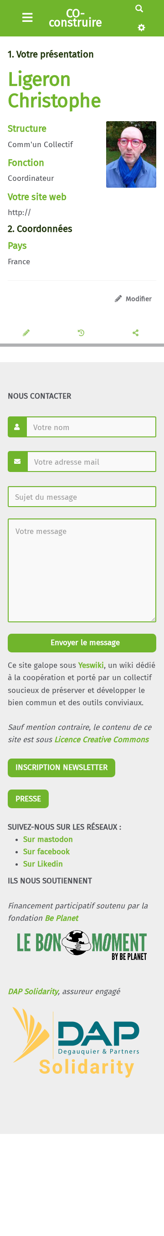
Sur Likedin (43, 864)
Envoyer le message (84, 642)
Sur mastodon (48, 839)
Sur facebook (46, 851)
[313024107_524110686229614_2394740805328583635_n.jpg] (126, 159)
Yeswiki (91, 665)
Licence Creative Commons (101, 739)
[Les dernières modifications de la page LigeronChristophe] (82, 333)
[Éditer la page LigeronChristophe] (27, 333)
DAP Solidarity (33, 991)
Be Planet (61, 918)
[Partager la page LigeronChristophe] (137, 333)
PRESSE (28, 799)
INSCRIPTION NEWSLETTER (61, 767)
